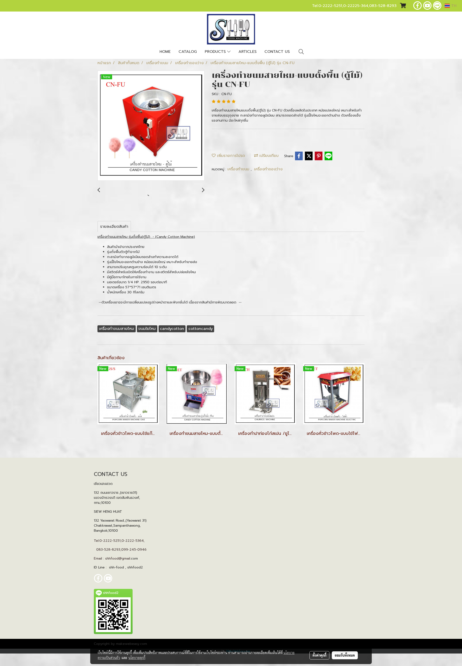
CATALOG (188, 52)
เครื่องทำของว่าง (268, 169)
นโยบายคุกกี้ (136, 657)
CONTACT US (277, 52)
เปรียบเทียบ (268, 156)
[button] (301, 51)
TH (453, 6)
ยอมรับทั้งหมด (345, 655)
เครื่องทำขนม (239, 169)
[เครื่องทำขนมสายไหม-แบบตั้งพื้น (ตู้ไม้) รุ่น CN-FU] (151, 126)
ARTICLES (247, 52)
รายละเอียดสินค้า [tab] (114, 226)
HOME (165, 52)
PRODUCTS (216, 52)
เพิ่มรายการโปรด (230, 156)
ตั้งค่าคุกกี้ (319, 655)
